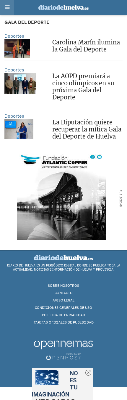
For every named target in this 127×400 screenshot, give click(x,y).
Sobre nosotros (63, 285)
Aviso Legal (63, 300)
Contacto (64, 293)
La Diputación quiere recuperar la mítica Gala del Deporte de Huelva (86, 129)
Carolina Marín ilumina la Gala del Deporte (86, 46)
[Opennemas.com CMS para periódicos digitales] (63, 350)
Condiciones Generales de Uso (63, 307)
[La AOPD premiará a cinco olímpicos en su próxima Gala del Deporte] (20, 83)
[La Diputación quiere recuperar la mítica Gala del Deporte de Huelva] (18, 129)
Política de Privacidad (63, 315)
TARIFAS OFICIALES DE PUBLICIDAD (64, 322)
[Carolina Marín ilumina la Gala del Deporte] (17, 48)
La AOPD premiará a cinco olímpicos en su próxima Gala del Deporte (83, 86)
